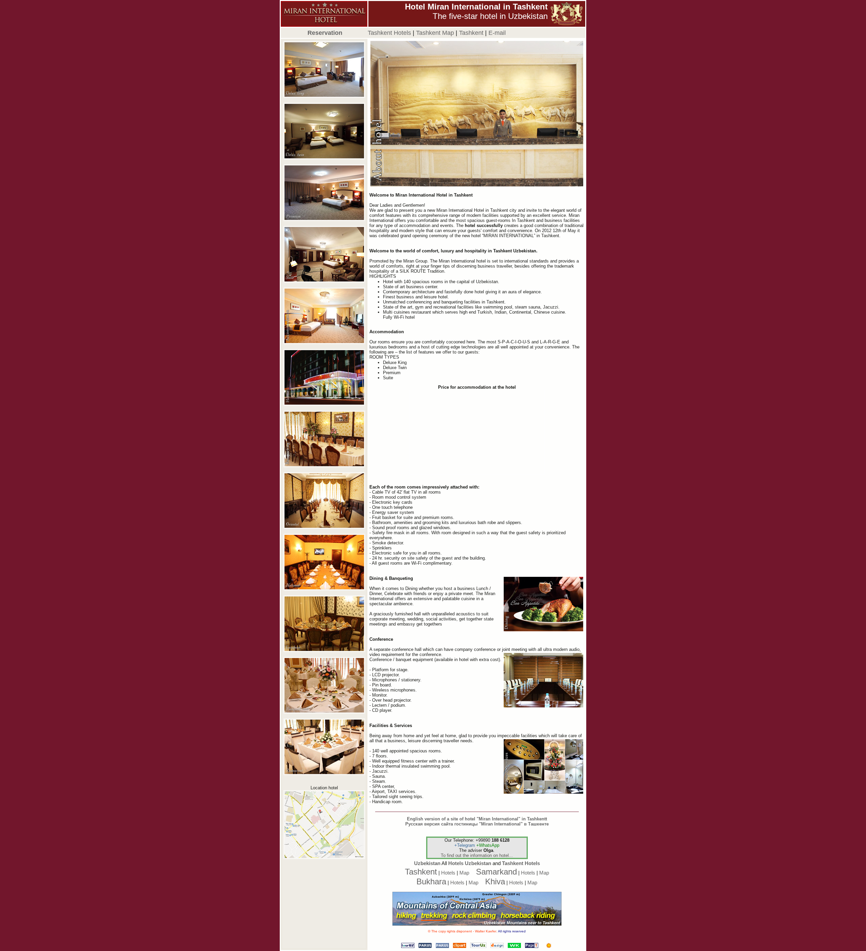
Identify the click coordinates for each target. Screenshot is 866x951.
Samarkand (496, 871)
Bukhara (431, 881)
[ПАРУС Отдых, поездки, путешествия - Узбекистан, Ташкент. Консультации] (425, 946)
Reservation (324, 32)
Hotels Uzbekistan (469, 863)
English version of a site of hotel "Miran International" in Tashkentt (477, 818)
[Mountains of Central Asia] (477, 924)
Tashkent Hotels (521, 863)
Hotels (448, 873)
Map (464, 873)
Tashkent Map (435, 32)
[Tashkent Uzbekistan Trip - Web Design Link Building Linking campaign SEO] (497, 946)
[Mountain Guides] (548, 946)
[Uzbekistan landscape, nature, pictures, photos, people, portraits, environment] (459, 946)
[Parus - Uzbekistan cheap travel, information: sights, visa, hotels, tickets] (442, 946)
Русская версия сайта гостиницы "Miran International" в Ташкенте (477, 824)
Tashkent (471, 32)
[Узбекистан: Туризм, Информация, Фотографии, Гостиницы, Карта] (407, 946)
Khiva (495, 881)
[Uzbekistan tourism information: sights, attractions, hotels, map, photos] (531, 946)
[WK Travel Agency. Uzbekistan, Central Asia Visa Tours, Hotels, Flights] (514, 946)
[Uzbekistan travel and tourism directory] (478, 946)
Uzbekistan (427, 863)
